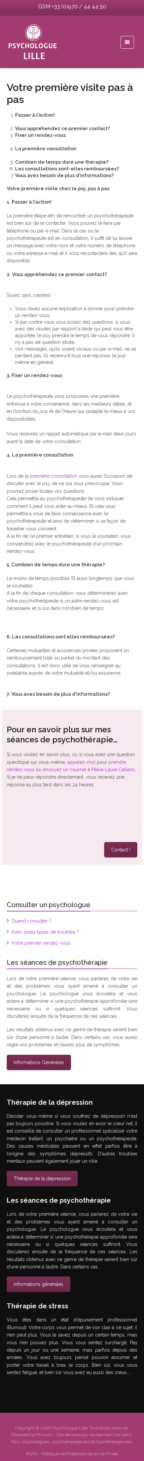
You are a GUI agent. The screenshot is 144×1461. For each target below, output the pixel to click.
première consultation (53, 476)
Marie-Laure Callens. (113, 769)
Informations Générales (39, 1062)
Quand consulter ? (31, 921)
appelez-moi (81, 762)
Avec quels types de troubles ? (45, 932)
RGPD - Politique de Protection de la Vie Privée (72, 1453)
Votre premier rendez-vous (41, 943)
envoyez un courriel (64, 769)
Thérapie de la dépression (42, 1178)
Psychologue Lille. (70, 1427)
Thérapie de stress (34, 1390)
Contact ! (120, 849)
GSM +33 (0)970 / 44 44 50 (72, 6)
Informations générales (38, 1284)
